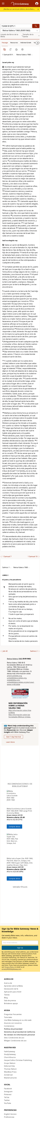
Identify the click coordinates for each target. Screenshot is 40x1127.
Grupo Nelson (9, 1063)
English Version (10, 1114)
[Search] (35, 26)
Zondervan (8, 1075)
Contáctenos (9, 1026)
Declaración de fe (11, 989)
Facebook (8, 1088)
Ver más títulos (20, 887)
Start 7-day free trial (13, 737)
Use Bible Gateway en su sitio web (17, 1020)
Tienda (6, 995)
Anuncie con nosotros (13, 1023)
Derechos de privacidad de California (19, 1032)
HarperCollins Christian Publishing (18, 1060)
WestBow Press (10, 1072)
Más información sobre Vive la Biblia (20, 711)
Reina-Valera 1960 (14, 659)
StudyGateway (10, 1054)
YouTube (7, 1103)
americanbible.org (14, 676)
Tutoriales (8, 1017)
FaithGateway (9, 1051)
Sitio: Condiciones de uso (14, 1037)
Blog (6, 997)
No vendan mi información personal (19, 1035)
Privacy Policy (9, 967)
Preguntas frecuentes (13, 1014)
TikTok (6, 1097)
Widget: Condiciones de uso (15, 1040)
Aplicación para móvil (12, 992)
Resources (14, 42)
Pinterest (7, 1094)
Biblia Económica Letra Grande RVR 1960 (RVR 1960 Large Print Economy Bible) (19, 811)
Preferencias (9, 1117)
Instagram (8, 1091)
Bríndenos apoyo (11, 1003)
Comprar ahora (14, 826)
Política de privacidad (13, 1029)
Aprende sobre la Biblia (13, 986)
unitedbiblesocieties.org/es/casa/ (20, 682)
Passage (5, 42)
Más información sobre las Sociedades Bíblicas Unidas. (20, 716)
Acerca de (8, 983)
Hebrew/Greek (25, 42)
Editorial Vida (9, 1066)
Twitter (7, 1100)
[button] (36, 3)
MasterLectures (10, 1078)
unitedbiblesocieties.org (16, 678)
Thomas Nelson (10, 1069)
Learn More (10, 742)
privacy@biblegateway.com (11, 969)
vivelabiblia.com (13, 680)
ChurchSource (10, 1057)
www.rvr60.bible (13, 684)
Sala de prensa (10, 1000)
